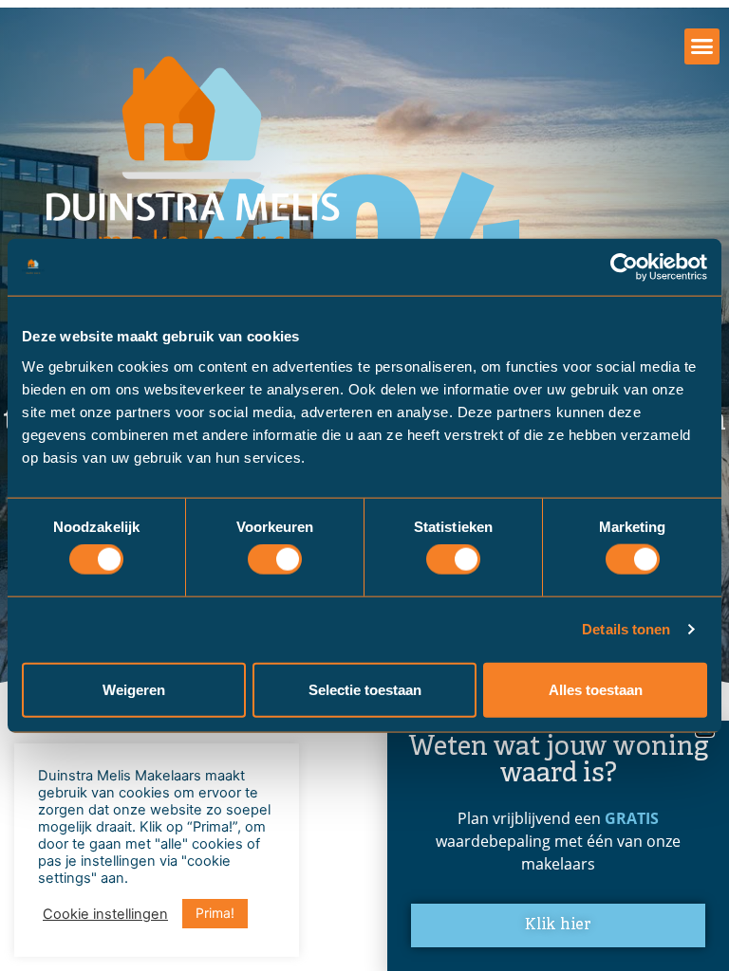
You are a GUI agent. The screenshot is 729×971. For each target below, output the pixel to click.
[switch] (275, 559)
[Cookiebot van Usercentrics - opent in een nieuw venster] (624, 267)
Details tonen (626, 629)
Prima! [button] (215, 913)
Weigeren (134, 689)
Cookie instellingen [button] (105, 914)
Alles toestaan (596, 689)
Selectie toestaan (364, 689)
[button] (702, 46)
